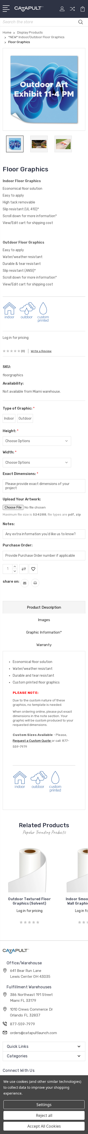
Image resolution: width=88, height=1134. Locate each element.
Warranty (44, 645)
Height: (11, 431)
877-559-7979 (22, 1024)
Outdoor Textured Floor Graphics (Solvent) (29, 901)
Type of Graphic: (19, 408)
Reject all (44, 1115)
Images (44, 620)
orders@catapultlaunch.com (33, 1033)
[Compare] (72, 10)
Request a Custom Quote (32, 741)
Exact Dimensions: (20, 474)
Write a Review (41, 351)
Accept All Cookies (44, 1126)
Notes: (9, 524)
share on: (11, 581)
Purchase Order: (18, 545)
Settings (44, 1104)
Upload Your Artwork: (22, 499)
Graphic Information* (44, 632)
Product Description (44, 607)
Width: (10, 452)
